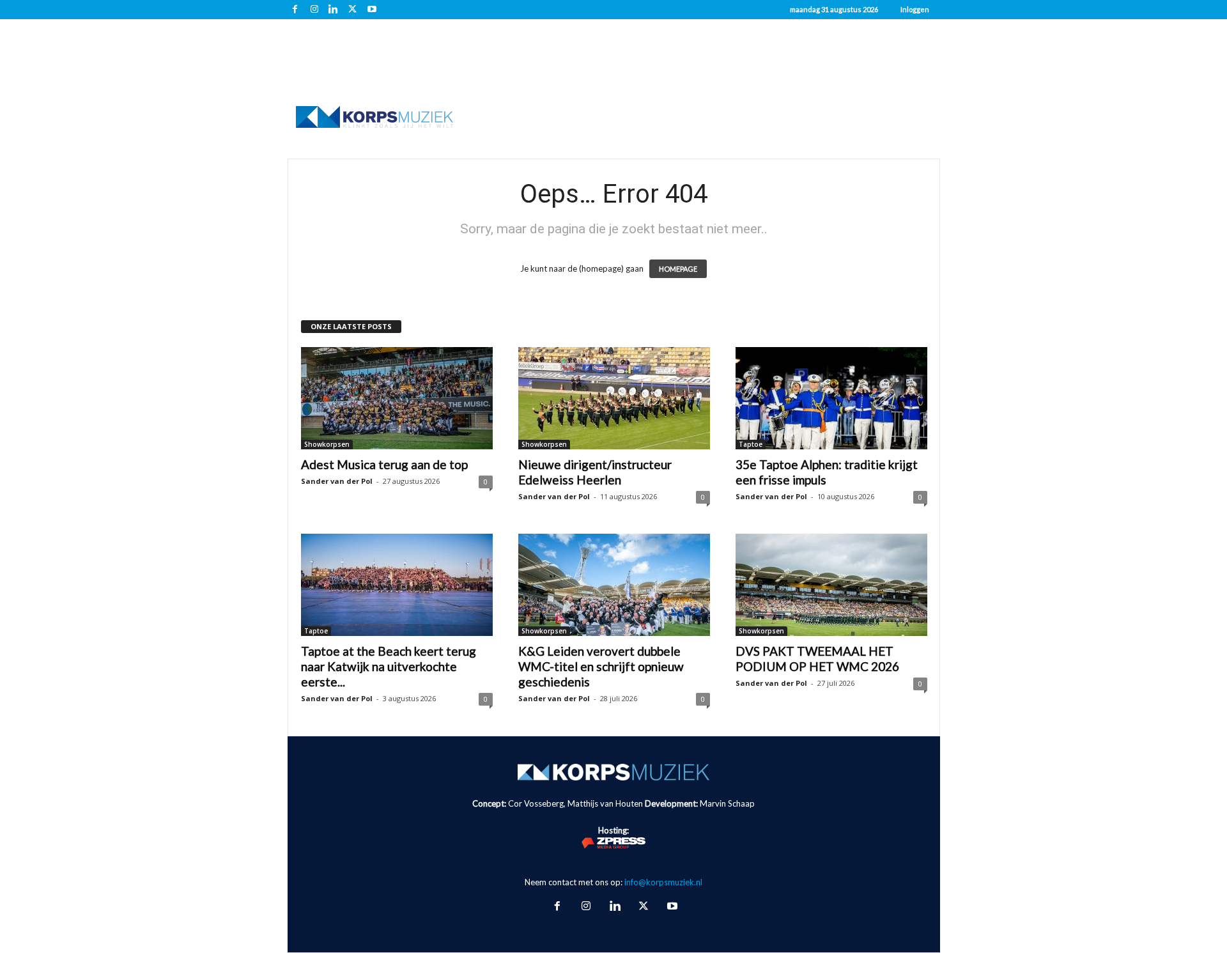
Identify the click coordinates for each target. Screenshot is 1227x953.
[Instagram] (314, 9)
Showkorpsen (327, 444)
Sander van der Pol (337, 481)
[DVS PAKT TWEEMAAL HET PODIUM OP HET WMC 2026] (831, 585)
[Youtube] (372, 9)
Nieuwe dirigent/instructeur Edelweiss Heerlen (595, 472)
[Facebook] (295, 9)
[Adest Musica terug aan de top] (397, 398)
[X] (352, 9)
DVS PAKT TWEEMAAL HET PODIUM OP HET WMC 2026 (817, 659)
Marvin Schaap (727, 803)
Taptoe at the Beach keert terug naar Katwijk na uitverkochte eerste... (388, 666)
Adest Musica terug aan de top (384, 464)
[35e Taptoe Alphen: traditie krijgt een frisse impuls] (831, 398)
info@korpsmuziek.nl (663, 882)
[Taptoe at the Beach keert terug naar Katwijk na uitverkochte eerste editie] (397, 585)
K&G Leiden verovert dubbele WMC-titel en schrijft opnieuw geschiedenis (601, 666)
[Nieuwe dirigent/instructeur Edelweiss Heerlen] (614, 398)
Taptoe (750, 444)
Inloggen (914, 9)
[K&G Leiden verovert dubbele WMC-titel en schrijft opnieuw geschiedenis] (614, 585)
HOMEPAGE (678, 269)
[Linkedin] (333, 9)
